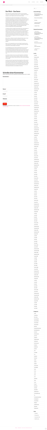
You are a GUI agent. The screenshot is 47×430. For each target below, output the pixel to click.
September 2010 (36, 209)
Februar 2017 (36, 79)
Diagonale (35, 337)
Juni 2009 (35, 237)
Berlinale (35, 326)
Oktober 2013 (36, 146)
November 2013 (36, 144)
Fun (34, 354)
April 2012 (35, 174)
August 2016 (36, 90)
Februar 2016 (36, 101)
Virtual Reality (36, 400)
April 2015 (35, 120)
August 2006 (36, 300)
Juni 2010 (35, 215)
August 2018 (36, 64)
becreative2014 (36, 320)
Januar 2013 (36, 157)
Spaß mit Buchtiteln (37, 46)
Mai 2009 (35, 239)
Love (35, 376)
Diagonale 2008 (36, 339)
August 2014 (36, 135)
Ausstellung (36, 315)
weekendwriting (36, 404)
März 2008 (35, 265)
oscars (35, 382)
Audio (35, 313)
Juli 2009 (35, 235)
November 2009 (36, 228)
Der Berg (35, 20)
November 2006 (36, 295)
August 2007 (36, 278)
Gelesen (35, 361)
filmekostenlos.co (37, 48)
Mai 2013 (35, 150)
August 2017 (36, 70)
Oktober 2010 (36, 207)
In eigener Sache (36, 25)
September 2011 (36, 187)
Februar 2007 (36, 289)
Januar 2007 (36, 291)
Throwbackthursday (37, 393)
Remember (35, 385)
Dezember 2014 (36, 127)
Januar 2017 (36, 81)
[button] (46, 1)
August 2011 (36, 189)
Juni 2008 (35, 259)
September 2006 (36, 298)
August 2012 (36, 166)
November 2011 (36, 183)
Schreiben (35, 387)
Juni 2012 (35, 170)
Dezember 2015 (36, 105)
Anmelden (36, 413)
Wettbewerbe (36, 408)
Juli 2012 (35, 168)
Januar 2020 (36, 60)
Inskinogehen (36, 367)
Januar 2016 (36, 103)
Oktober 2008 (36, 252)
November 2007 (36, 272)
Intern (35, 369)
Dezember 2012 (36, 159)
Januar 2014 (36, 140)
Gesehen (35, 363)
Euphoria (35, 348)
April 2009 (35, 241)
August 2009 (36, 233)
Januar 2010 (36, 224)
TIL (34, 395)
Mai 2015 (35, 118)
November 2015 (36, 107)
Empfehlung (36, 346)
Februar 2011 (36, 200)
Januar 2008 (36, 269)
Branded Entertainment (37, 328)
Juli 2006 (35, 302)
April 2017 (35, 75)
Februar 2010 (36, 222)
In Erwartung (36, 365)
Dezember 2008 (36, 248)
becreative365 (36, 322)
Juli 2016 (35, 92)
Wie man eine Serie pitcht (38, 42)
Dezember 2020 (36, 57)
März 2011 (35, 198)
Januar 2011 (36, 202)
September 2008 (36, 254)
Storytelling (35, 389)
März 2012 (35, 176)
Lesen (35, 372)
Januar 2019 (36, 62)
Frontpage (35, 352)
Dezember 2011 (36, 181)
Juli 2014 (35, 137)
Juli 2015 (35, 114)
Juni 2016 (35, 94)
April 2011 (35, 196)
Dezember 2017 (36, 68)
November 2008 (36, 250)
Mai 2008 (35, 261)
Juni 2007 (35, 282)
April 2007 (35, 285)
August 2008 (36, 256)
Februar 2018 (36, 66)
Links (35, 374)
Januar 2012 (36, 179)
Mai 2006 (35, 306)
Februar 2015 (36, 124)
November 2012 (36, 161)
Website (5, 98)
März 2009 (35, 243)
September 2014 (36, 133)
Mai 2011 (35, 194)
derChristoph (36, 36)
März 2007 (35, 287)
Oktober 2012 (36, 163)
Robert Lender (36, 31)
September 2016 (36, 88)
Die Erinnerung (36, 343)
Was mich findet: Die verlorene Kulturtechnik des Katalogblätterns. (38, 14)
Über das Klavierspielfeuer (38, 17)
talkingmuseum (36, 391)
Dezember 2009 (36, 226)
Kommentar (6, 76)
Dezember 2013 (36, 142)
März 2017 (35, 77)
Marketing (35, 378)
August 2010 (36, 211)
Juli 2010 (35, 213)
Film (34, 350)
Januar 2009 (36, 246)
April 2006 (35, 308)
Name (4, 89)
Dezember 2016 (36, 83)
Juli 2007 (35, 280)
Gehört (35, 359)
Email (4, 94)
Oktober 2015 (36, 109)
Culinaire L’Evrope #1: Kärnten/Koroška (37, 23)
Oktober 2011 (36, 185)
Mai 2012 (35, 172)
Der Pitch (35, 335)
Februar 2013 (36, 155)
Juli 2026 (35, 55)
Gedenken (35, 356)
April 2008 (35, 263)
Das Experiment (36, 333)
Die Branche (36, 341)
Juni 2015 (35, 116)
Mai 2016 (35, 96)
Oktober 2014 (36, 131)
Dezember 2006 (36, 293)
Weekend (35, 402)
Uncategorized (36, 398)
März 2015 (35, 122)
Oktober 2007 (36, 274)
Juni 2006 (35, 304)
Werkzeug (35, 406)
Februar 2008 (36, 267)
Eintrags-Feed (37, 415)
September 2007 (36, 276)
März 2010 (35, 220)
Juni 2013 (35, 148)
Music (35, 380)
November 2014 (36, 129)
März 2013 (35, 153)
